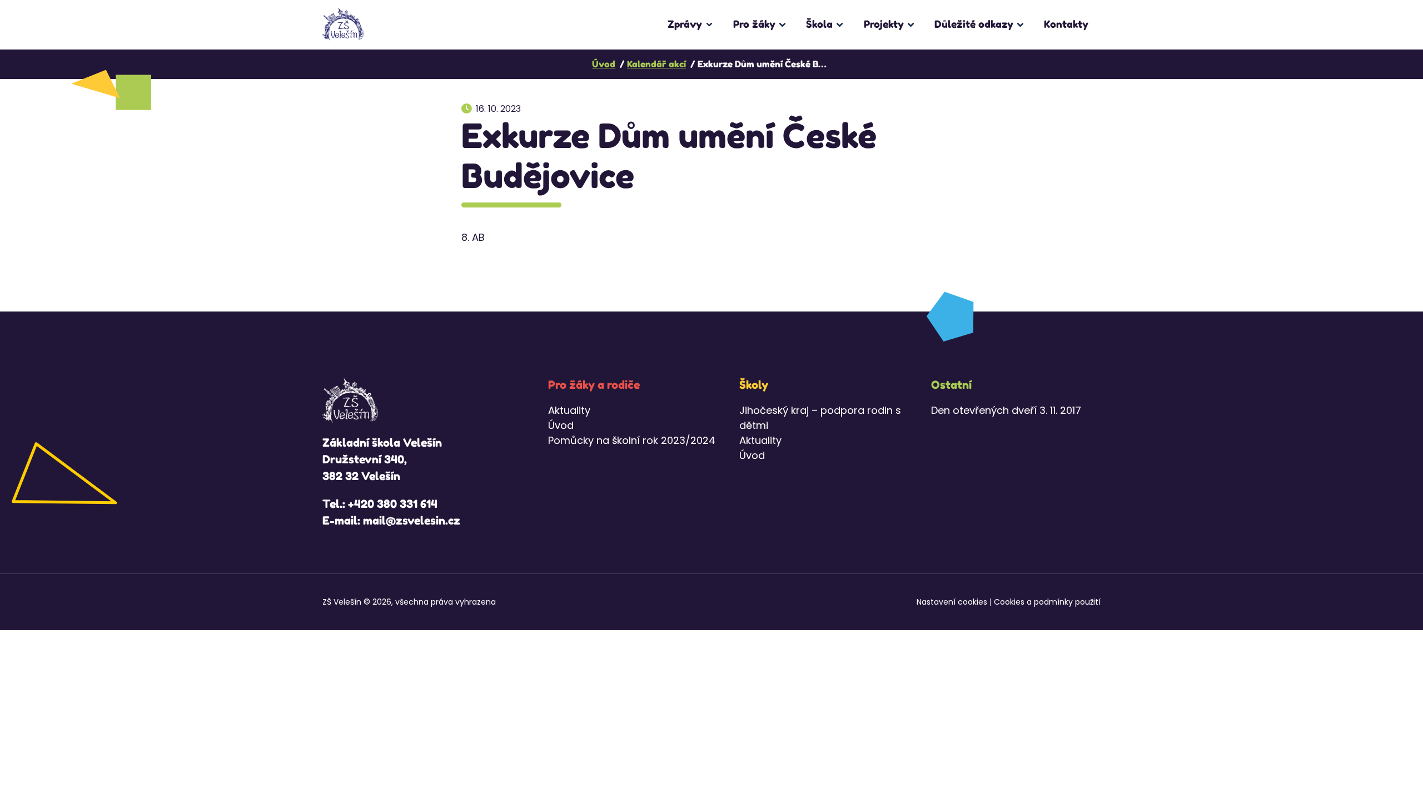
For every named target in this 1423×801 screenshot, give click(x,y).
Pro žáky (754, 24)
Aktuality (569, 410)
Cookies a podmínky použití (1047, 601)
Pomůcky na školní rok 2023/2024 (631, 440)
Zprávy (685, 24)
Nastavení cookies (952, 601)
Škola (819, 24)
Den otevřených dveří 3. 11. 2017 (1006, 410)
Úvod (561, 425)
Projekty (884, 24)
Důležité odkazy (973, 24)
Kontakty (1066, 24)
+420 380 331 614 (392, 504)
